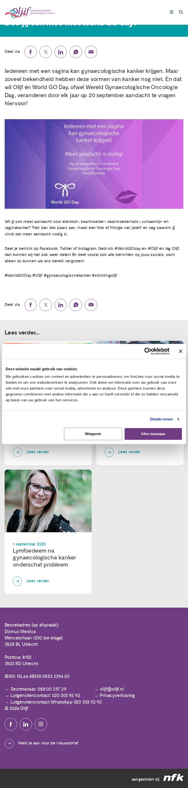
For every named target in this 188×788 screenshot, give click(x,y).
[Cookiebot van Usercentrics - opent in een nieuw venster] (148, 351)
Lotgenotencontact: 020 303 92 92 (45, 695)
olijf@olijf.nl (112, 689)
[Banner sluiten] (180, 351)
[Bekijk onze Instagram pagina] (41, 724)
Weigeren (93, 434)
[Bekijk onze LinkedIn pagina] (26, 724)
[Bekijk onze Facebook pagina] (11, 724)
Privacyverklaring (117, 695)
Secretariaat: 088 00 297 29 (38, 689)
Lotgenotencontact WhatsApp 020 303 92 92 (56, 702)
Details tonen (161, 419)
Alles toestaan (153, 434)
